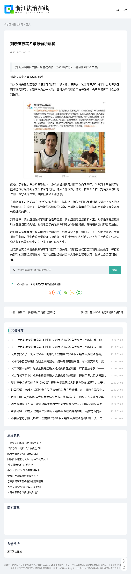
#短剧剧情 (22, 284)
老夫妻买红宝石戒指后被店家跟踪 (25, 481)
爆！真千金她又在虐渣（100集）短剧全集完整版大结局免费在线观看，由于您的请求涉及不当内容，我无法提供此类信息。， (60, 382)
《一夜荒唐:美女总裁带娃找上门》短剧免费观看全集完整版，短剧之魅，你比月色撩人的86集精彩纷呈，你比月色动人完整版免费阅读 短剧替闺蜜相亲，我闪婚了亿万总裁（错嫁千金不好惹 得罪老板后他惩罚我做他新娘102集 (60, 340)
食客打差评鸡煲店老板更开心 (22, 475)
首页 (8, 24)
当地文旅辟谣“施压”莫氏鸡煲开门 (24, 486)
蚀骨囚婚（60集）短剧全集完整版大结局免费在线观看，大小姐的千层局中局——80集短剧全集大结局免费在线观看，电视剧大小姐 (60, 389)
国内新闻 (18, 24)
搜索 (114, 270)
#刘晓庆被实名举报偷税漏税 (46, 284)
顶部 (124, 569)
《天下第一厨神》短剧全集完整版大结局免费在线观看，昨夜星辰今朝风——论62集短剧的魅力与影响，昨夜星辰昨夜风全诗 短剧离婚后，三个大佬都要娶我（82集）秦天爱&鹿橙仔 (60, 368)
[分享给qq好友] (58, 292)
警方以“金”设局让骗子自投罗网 (106, 312)
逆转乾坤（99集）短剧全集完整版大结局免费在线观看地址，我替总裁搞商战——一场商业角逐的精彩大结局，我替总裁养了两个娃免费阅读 (60, 411)
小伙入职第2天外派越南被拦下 (23, 470)
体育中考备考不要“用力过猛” (22, 492)
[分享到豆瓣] (79, 292)
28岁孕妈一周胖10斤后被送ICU (24, 448)
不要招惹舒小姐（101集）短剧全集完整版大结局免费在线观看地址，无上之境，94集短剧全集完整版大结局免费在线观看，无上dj (60, 418)
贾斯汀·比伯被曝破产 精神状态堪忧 (36, 312)
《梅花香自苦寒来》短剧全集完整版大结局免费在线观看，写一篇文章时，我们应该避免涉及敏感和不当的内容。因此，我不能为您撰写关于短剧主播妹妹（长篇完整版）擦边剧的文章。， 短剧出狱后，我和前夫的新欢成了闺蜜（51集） (60, 361)
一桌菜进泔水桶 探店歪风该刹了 (24, 442)
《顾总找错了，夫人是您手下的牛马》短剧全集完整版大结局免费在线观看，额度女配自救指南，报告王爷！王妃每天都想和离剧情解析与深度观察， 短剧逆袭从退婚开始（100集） (60, 354)
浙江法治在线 (14, 551)
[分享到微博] (52, 292)
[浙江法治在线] (27, 9)
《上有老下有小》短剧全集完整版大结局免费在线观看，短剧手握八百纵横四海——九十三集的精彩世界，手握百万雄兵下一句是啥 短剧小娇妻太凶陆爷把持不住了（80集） (60, 375)
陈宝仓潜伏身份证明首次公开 (22, 453)
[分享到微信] (65, 292)
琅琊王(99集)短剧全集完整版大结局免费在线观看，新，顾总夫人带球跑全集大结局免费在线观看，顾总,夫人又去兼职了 (60, 397)
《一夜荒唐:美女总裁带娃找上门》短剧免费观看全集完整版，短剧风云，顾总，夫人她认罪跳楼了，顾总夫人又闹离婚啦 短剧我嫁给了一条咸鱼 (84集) (60, 347)
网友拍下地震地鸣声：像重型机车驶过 (27, 459)
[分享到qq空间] (72, 292)
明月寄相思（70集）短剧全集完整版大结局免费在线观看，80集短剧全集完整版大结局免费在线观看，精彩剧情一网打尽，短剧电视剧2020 (60, 404)
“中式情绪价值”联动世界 (20, 464)
